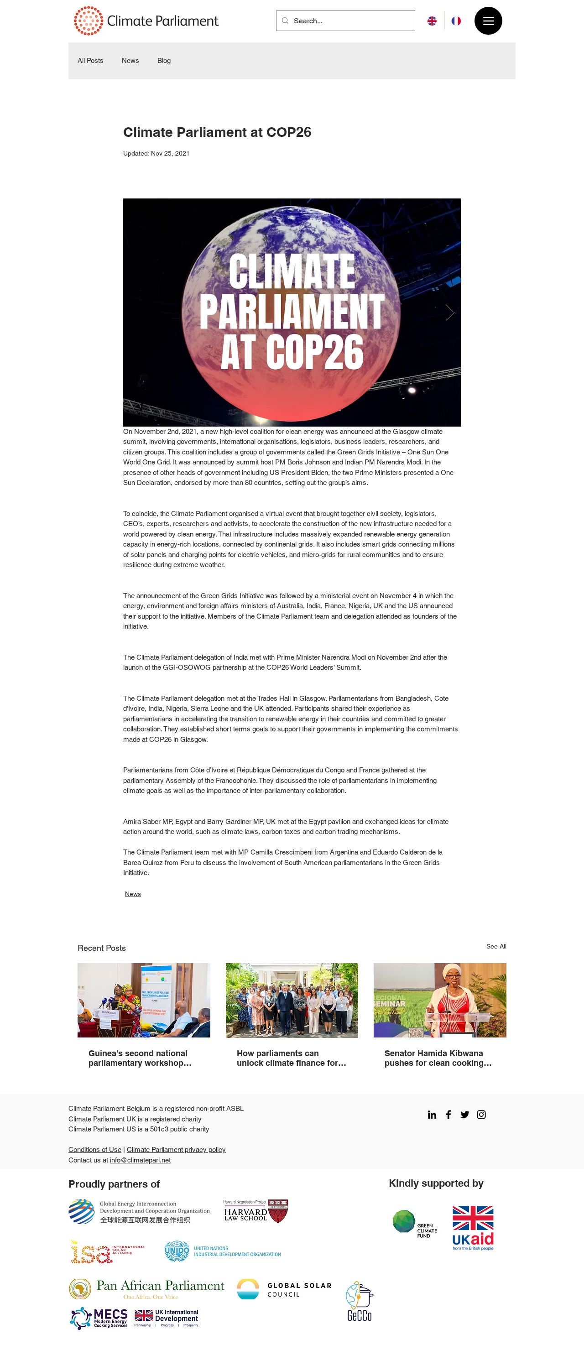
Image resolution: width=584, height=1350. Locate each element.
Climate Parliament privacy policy (176, 1149)
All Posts (91, 60)
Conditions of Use (94, 1149)
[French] (456, 20)
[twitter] (465, 1115)
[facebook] (448, 1115)
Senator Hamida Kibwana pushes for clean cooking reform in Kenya (434, 1058)
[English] (432, 20)
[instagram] (481, 1115)
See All (496, 946)
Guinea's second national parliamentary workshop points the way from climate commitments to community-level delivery (143, 1058)
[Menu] (488, 21)
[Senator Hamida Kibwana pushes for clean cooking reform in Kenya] (440, 1000)
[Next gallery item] (450, 312)
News (130, 60)
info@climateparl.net (140, 1160)
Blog (164, 60)
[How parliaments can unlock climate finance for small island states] (292, 1000)
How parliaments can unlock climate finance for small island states (287, 1058)
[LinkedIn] (432, 1115)
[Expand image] (292, 312)
